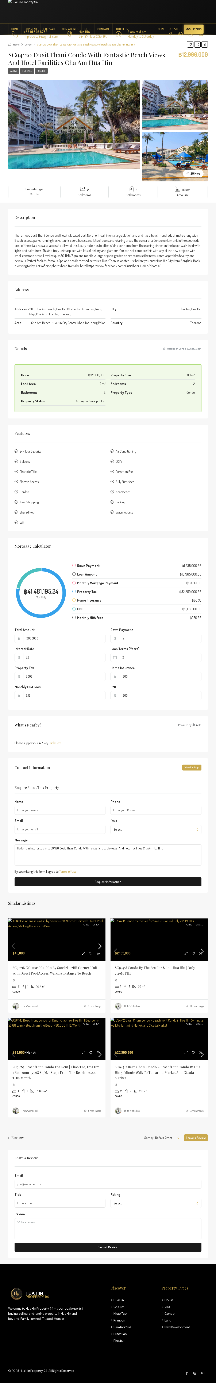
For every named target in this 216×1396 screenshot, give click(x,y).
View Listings (192, 767)
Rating (115, 1194)
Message (21, 840)
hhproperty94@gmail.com (41, 36)
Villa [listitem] (167, 1307)
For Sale (49, 29)
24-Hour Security (30, 451)
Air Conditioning (126, 451)
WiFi (22, 522)
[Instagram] (195, 1373)
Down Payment (122, 630)
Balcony (25, 461)
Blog (88, 29)
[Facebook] (187, 1373)
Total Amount (25, 630)
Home (15, 29)
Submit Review (108, 1247)
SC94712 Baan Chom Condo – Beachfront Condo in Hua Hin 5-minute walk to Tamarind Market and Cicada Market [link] (157, 1072)
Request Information (108, 882)
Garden (24, 492)
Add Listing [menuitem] (193, 29)
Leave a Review (196, 1138)
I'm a (114, 821)
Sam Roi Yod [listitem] (122, 1327)
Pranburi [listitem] (119, 1320)
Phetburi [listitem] (119, 1340)
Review (20, 1214)
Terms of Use (68, 871)
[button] (190, 44)
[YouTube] (203, 1373)
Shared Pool (27, 512)
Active (13, 70)
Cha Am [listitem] (118, 1307)
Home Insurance (123, 668)
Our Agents (70, 29)
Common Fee (124, 471)
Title (18, 1194)
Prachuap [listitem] (120, 1334)
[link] (56, 946)
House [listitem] (169, 1300)
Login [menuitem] (160, 29)
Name (19, 801)
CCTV (119, 461)
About (120, 29)
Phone (115, 801)
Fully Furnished (125, 482)
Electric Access (29, 482)
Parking (120, 502)
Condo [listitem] (170, 1313)
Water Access (124, 512)
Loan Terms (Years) (125, 649)
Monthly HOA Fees (28, 687)
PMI (113, 687)
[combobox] (156, 829)
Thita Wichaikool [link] (30, 1006)
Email (19, 821)
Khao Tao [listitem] (120, 1313)
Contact (103, 29)
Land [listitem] (168, 1320)
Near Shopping (29, 502)
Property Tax (24, 668)
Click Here (55, 743)
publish (41, 70)
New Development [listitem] (177, 1327)
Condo (28, 44)
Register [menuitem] (174, 29)
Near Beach (123, 492)
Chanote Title (28, 471)
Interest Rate (24, 649)
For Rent (31, 29)
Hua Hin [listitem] (118, 1300)
